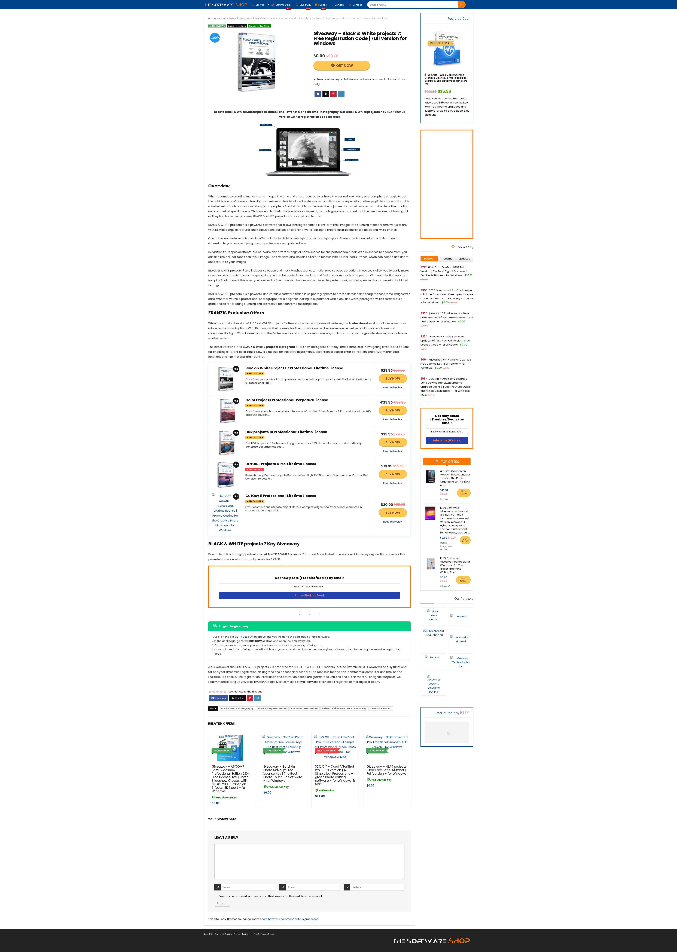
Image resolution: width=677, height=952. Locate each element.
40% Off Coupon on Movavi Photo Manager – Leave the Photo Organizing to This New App (455, 478)
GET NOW (344, 65)
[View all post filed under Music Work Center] (433, 616)
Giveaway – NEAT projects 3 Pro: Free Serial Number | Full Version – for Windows (387, 770)
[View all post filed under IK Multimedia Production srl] (433, 639)
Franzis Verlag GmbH (259, 26)
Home (212, 18)
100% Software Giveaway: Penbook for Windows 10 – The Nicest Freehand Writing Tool (455, 565)
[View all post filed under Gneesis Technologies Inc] (461, 662)
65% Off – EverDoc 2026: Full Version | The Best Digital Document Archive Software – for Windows (444, 271)
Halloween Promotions (304, 708)
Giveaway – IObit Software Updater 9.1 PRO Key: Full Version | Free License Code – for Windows (445, 340)
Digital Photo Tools (263, 18)
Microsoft (445, 586)
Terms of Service (223, 934)
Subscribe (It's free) (309, 595)
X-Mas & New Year (381, 708)
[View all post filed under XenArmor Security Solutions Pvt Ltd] (433, 684)
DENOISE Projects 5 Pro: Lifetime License (280, 463)
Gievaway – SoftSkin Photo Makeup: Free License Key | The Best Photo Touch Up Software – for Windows (282, 773)
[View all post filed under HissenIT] (461, 616)
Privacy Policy (241, 934)
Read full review (392, 387)
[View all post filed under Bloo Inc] (433, 662)
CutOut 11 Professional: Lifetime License (280, 495)
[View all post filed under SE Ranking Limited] (461, 639)
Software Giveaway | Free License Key (344, 708)
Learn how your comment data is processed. (289, 919)
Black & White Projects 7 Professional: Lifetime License (294, 368)
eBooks (322, 5)
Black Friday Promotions (272, 708)
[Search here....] (462, 4)
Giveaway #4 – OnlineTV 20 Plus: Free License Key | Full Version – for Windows (445, 364)
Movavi (444, 499)
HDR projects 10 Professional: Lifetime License (286, 431)
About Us (208, 934)
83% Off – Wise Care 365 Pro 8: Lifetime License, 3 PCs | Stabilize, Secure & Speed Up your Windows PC (446, 79)
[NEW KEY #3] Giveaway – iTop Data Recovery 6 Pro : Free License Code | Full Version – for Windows (446, 317)
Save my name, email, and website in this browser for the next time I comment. (271, 896)
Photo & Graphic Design (233, 18)
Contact (357, 5)
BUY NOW (392, 378)
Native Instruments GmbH (446, 546)
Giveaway (305, 5)
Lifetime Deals (283, 5)
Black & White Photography (237, 708)
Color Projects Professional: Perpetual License (286, 400)
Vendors (339, 5)
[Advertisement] (447, 184)
